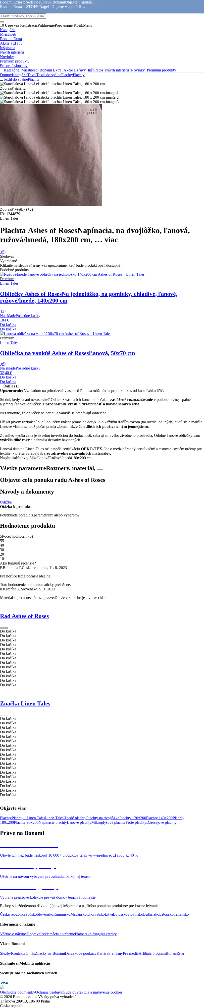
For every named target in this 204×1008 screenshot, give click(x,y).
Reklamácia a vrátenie (57, 934)
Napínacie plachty (53, 822)
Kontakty (18, 953)
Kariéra (102, 953)
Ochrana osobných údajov (55, 992)
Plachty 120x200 (132, 818)
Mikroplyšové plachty (108, 822)
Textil (31, 75)
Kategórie (19, 75)
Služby (5, 953)
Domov (6, 75)
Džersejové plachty (161, 822)
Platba (80, 934)
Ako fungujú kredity (101, 934)
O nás (30, 953)
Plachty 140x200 (159, 818)
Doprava (33, 934)
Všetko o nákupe (13, 934)
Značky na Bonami (50, 953)
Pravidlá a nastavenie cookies (99, 992)
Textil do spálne (48, 75)
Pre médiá (131, 953)
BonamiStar (175, 953)
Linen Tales (54, 818)
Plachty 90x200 (26, 822)
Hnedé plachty (74, 818)
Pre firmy (115, 953)
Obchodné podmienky (17, 992)
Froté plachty (136, 822)
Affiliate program (152, 953)
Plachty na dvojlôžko (102, 818)
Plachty (79, 75)
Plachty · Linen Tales (28, 818)
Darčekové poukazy (81, 953)
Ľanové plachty (79, 822)
